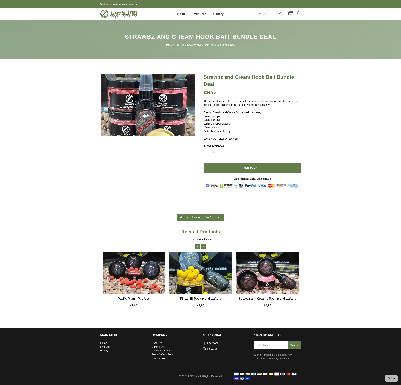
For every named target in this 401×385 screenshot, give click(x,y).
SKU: (207, 145)
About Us (157, 343)
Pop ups (179, 45)
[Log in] (298, 14)
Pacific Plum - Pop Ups (134, 298)
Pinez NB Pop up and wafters (200, 298)
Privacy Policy (159, 358)
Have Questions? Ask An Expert (202, 217)
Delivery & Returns (162, 350)
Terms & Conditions (162, 354)
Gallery (218, 14)
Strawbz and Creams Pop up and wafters (267, 298)
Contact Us (158, 346)
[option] (148, 105)
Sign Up (294, 345)
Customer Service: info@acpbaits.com (119, 4)
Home (181, 14)
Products (199, 14)
